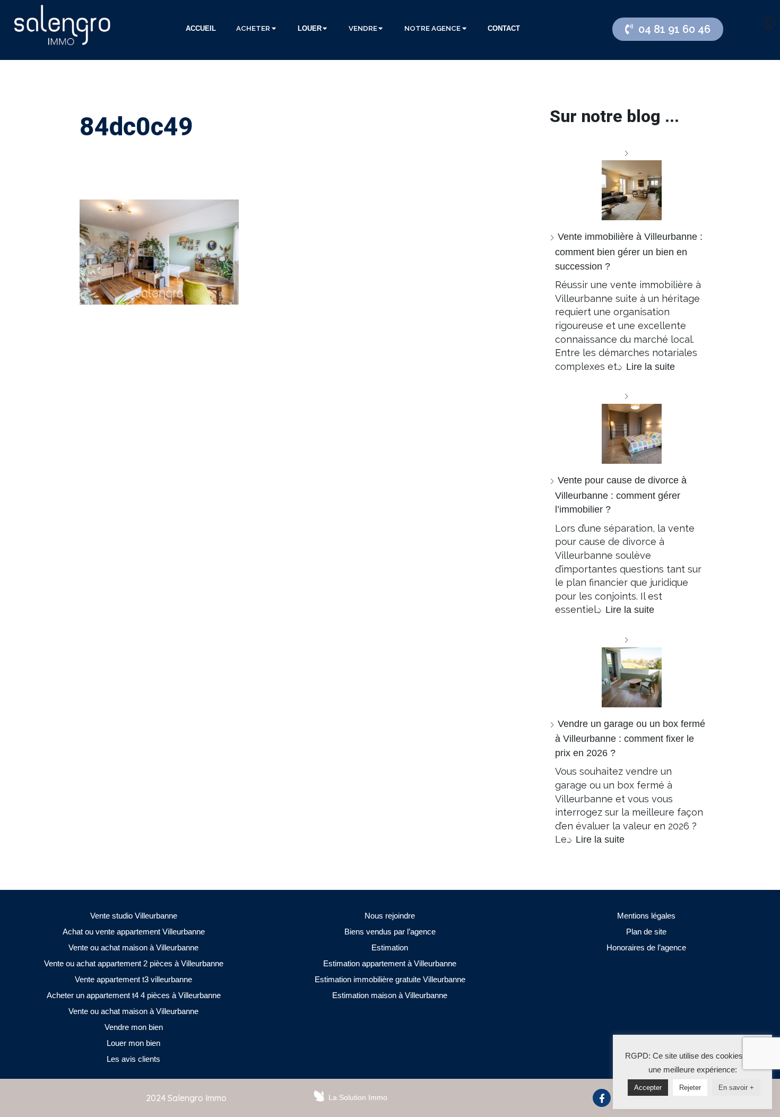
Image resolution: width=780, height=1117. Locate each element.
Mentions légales (646, 915)
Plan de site (646, 931)
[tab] (200, 29)
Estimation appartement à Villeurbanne (389, 963)
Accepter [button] (648, 1088)
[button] (667, 29)
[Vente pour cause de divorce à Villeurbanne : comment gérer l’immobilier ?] (628, 426)
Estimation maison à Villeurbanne (389, 995)
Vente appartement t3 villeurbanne (133, 979)
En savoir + (736, 1088)
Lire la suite (650, 366)
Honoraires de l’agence (646, 947)
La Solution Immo (357, 1097)
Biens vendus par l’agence (390, 931)
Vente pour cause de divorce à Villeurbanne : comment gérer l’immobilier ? (621, 495)
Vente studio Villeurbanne (133, 915)
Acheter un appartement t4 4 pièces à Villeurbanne (134, 995)
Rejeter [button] (690, 1088)
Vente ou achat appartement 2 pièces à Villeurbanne (133, 963)
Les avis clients (133, 1058)
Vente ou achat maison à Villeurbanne (133, 947)
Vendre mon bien (134, 1027)
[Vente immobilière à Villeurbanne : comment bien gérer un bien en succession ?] (628, 183)
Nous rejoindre (390, 915)
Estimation (389, 947)
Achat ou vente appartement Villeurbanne (134, 931)
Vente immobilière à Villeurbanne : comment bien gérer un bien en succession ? (629, 251)
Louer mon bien (133, 1042)
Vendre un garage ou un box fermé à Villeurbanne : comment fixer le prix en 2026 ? (630, 738)
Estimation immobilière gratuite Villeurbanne (390, 979)
